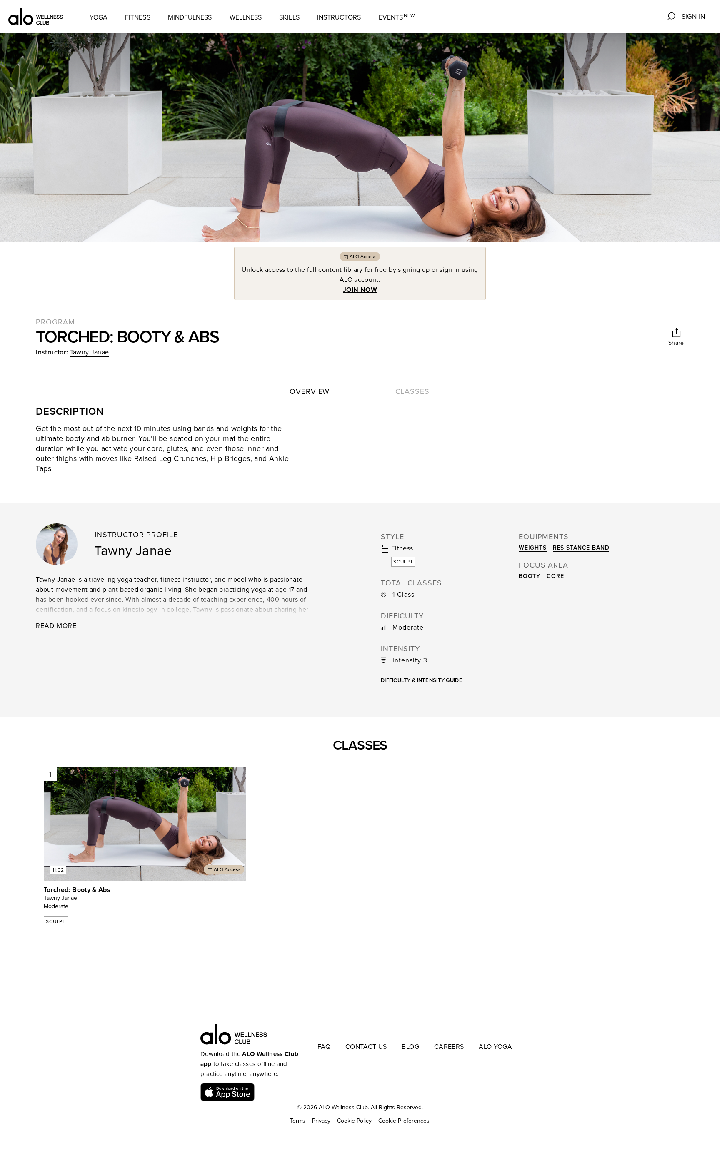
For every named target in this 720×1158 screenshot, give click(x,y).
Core (555, 576)
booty (529, 576)
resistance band (581, 547)
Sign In (693, 16)
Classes (412, 391)
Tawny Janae (89, 352)
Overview (310, 391)
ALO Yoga (495, 1047)
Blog (410, 1047)
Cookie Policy (354, 1120)
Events (397, 17)
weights (533, 547)
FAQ (324, 1047)
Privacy (321, 1120)
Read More (56, 626)
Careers (449, 1047)
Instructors (339, 17)
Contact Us (366, 1047)
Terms (297, 1120)
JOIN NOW (360, 290)
